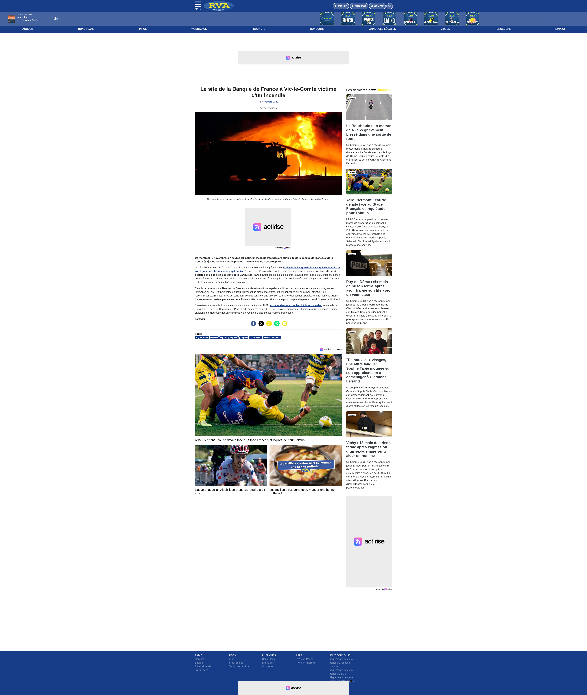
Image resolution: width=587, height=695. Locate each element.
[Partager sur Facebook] (252, 325)
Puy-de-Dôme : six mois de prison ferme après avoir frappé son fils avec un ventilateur (368, 288)
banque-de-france (272, 338)
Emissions (268, 662)
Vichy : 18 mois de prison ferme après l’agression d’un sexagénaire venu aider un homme (368, 449)
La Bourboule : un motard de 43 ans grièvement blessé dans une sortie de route (368, 132)
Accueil (27, 29)
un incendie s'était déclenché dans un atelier (296, 305)
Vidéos (445, 29)
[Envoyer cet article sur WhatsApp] (276, 325)
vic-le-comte (256, 338)
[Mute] (56, 18)
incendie (214, 338)
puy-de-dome (202, 338)
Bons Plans (86, 29)
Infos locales (236, 662)
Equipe (199, 662)
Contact (199, 658)
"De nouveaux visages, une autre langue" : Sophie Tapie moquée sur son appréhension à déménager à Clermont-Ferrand (368, 370)
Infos (143, 29)
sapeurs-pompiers (228, 338)
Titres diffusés (203, 666)
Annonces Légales (382, 29)
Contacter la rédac (239, 666)
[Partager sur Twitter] (260, 325)
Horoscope (503, 29)
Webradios (199, 29)
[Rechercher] (389, 6)
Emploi (560, 29)
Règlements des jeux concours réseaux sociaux (341, 662)
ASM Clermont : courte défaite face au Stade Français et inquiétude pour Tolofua (366, 206)
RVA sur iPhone (304, 658)
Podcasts (258, 29)
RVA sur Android (305, 662)
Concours (317, 29)
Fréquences (201, 669)
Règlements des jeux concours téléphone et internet (342, 681)
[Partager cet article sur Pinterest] (268, 325)
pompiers (243, 338)
